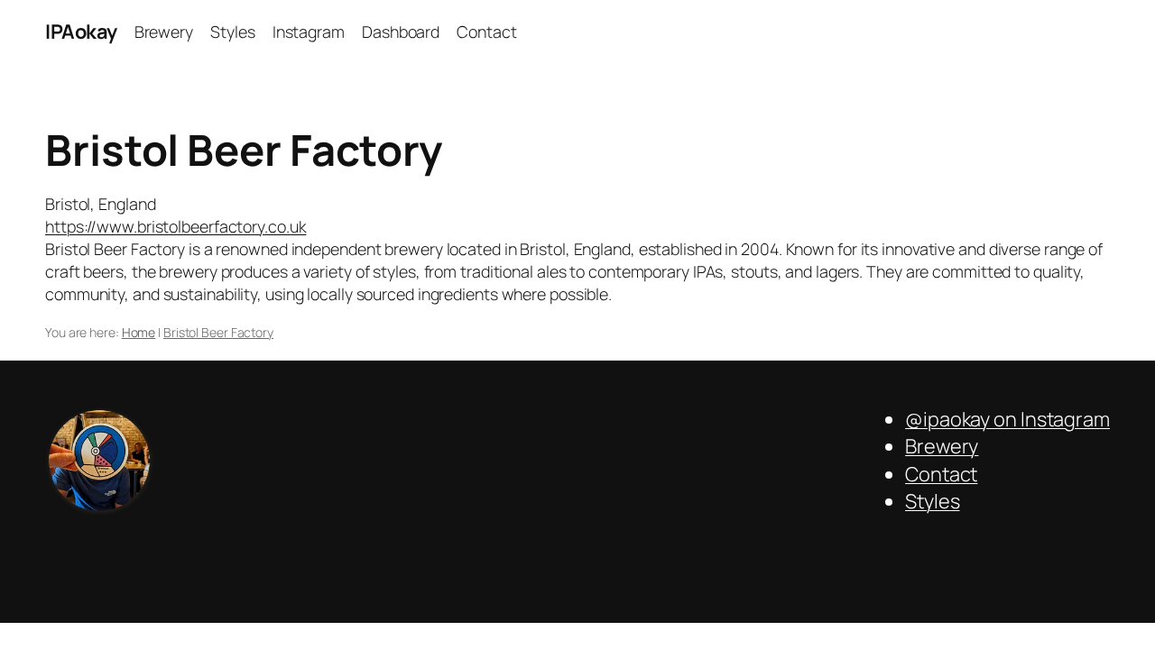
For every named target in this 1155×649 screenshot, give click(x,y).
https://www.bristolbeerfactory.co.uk (175, 226)
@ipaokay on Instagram (1007, 419)
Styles (932, 501)
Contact (941, 474)
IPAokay (81, 31)
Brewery (941, 446)
